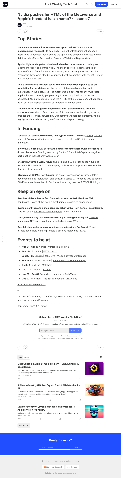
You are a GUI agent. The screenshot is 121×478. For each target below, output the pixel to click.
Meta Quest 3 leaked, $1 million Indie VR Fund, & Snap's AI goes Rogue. (48, 365)
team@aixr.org (40, 300)
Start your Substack (54, 467)
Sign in (114, 4)
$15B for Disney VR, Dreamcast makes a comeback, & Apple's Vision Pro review (46, 408)
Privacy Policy (78, 338)
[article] (60, 371)
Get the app (72, 467)
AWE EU (47, 269)
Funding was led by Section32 (54, 152)
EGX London (50, 251)
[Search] (86, 4)
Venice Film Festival (58, 246)
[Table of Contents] (2, 239)
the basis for (57, 88)
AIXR (24, 24)
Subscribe (101, 4)
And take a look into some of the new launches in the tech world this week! (47, 413)
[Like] (19, 31)
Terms (62, 461)
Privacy (55, 461)
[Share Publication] (92, 4)
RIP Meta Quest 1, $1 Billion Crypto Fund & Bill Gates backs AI (48, 387)
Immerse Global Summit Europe (69, 260)
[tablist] (23, 357)
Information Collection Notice (59, 338)
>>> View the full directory (31, 284)
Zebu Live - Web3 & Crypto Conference (65, 256)
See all (22, 425)
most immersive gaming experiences (72, 202)
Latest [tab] (26, 357)
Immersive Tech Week (64, 274)
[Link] (14, 39)
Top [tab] (20, 357)
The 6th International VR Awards (60, 278)
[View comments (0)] (40, 378)
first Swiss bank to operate (48, 211)
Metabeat (47, 265)
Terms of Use (71, 336)
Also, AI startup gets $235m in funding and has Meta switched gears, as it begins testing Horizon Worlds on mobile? (47, 371)
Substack (48, 473)
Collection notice (72, 461)
